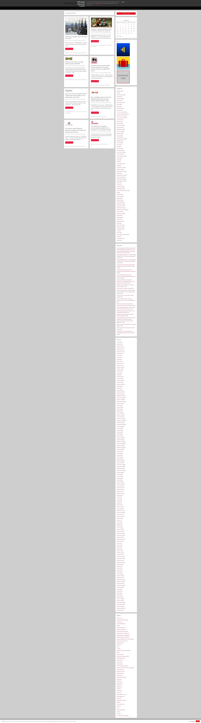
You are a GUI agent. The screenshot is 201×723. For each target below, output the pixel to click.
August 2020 (119, 353)
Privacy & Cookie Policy (96, 4)
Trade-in (118, 232)
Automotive (119, 98)
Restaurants (119, 196)
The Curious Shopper (121, 709)
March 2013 (119, 504)
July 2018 (118, 388)
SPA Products (119, 221)
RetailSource (119, 686)
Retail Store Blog (120, 673)
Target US (119, 706)
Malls (118, 165)
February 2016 (119, 437)
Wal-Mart (119, 713)
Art (117, 92)
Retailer (84, 52)
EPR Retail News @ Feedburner (123, 633)
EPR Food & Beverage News (122, 631)
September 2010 (120, 562)
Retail (82, 52)
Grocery (100, 45)
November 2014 (120, 466)
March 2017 (119, 413)
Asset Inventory (120, 94)
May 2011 (118, 547)
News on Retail (120, 660)
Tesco (118, 707)
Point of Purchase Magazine (122, 665)
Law (117, 161)
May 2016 (119, 432)
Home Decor (75, 79)
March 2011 (119, 550)
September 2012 (120, 516)
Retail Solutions (120, 207)
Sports (118, 223)
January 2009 (119, 600)
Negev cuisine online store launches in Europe (126, 324)
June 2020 (119, 357)
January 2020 (119, 365)
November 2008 (120, 604)
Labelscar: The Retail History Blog (123, 650)
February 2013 (119, 506)
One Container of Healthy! (122, 288)
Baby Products (120, 102)
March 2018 (119, 390)
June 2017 (119, 407)
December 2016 (120, 418)
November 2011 (120, 535)
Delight (118, 625)
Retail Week (119, 679)
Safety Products (120, 213)
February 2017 (119, 414)
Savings (118, 215)
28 (123, 33)
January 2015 (119, 462)
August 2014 (119, 472)
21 (123, 30)
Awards (118, 100)
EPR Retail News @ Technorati (123, 637)
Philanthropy (100, 144)
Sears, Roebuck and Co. (121, 694)
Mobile (118, 173)
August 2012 (119, 518)
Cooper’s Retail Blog (121, 623)
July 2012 (118, 520)
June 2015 (119, 453)
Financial (97, 85)
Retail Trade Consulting (121, 209)
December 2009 (120, 579)
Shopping (119, 217)
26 (117, 33)
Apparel (68, 111)
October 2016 (119, 422)
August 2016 (119, 426)
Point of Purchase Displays (122, 190)
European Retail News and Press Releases (125, 639)
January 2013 (119, 508)
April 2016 (119, 434)
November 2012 (120, 512)
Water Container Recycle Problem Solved (125, 295)
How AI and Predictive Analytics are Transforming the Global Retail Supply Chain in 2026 (126, 276)
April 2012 (119, 525)
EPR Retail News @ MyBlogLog (123, 635)
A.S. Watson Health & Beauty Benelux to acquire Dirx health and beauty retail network (75, 130)
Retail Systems (120, 675)
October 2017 (119, 399)
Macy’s (118, 652)
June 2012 (119, 522)
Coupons (118, 121)
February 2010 (119, 575)
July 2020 (119, 355)
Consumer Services (121, 115)
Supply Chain (119, 226)
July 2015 (118, 451)
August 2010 (119, 564)
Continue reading (69, 48)
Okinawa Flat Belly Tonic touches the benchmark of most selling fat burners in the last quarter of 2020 (126, 281)
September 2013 (120, 493)
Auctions (118, 96)
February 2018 (119, 391)
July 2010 (118, 566)
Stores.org (119, 698)
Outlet (118, 182)
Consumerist (119, 621)
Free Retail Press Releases (122, 640)
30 (128, 33)
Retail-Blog (119, 681)
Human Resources (120, 156)
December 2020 (120, 347)
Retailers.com (119, 684)
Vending (118, 240)
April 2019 (119, 374)
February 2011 (119, 552)
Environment (119, 131)
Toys (118, 230)
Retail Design (119, 202)
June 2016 (119, 430)
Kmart (118, 646)
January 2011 (119, 554)
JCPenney (119, 644)
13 (120, 28)
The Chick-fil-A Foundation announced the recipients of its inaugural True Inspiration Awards (101, 127)
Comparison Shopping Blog (122, 619)
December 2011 (120, 533)
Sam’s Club (119, 692)
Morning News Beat (121, 658)
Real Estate (119, 194)
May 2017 (118, 409)
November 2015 (120, 443)
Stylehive (119, 702)
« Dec (118, 36)
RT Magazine (119, 690)
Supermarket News (121, 704)
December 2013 (120, 487)
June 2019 (119, 372)
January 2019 (119, 378)
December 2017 (120, 395)
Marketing (79, 52)
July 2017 (118, 405)
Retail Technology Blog (121, 677)
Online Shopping (120, 180)
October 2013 (119, 491)
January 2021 (119, 346)
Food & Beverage (73, 52)
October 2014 (119, 468)
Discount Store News (121, 627)
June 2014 (119, 476)
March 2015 (119, 458)
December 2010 (120, 556)
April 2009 (119, 594)
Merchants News (120, 654)
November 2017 (120, 397)
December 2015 (120, 441)
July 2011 (118, 543)
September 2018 (120, 384)
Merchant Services (120, 171)
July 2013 (118, 497)
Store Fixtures (119, 225)
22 (125, 30)
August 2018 (119, 386)
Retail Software (120, 205)
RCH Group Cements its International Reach (126, 327)
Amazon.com (119, 618)
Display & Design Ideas (121, 629)
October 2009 (119, 583)
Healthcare (72, 146)
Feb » (121, 36)
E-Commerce (76, 111)
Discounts (119, 123)
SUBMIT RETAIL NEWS (126, 13)
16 (128, 28)
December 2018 (120, 380)
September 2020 (120, 351)
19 (117, 30)
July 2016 (118, 428)
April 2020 (119, 359)
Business (68, 52)
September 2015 (120, 447)
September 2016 (120, 424)
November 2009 (120, 581)
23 (128, 30)
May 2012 (118, 524)
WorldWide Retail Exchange (122, 715)
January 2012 (119, 531)
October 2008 (119, 606)
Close (122, 2)
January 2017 (119, 416)
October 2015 (119, 445)
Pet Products (119, 186)
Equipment (119, 133)
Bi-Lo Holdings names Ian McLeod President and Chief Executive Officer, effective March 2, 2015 (101, 98)
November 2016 (120, 420)
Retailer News (119, 683)
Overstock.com (120, 663)
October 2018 (119, 382)
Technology (119, 228)
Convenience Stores (121, 117)
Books (118, 106)
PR (117, 192)
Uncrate (118, 711)
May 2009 (119, 592)
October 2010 (119, 560)
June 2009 (119, 591)
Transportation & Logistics (122, 234)
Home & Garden (70, 79)
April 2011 (118, 548)
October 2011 (119, 537)
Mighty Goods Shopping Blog (123, 656)
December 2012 (120, 510)
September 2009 (120, 585)
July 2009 (119, 589)
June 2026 (119, 342)
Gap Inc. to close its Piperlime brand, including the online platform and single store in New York (76, 95)
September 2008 (120, 608)
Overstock (119, 184)
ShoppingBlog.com (121, 696)
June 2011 (119, 545)
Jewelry (118, 158)
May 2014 (118, 478)
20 (120, 30)
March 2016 (119, 435)
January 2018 (119, 393)
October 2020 (119, 349)
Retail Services (120, 203)
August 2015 (119, 449)
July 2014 (118, 474)
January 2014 (119, 485)
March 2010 (119, 573)
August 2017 (119, 403)
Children (118, 110)
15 (125, 28)
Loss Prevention (120, 163)
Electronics (119, 127)
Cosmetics (119, 119)
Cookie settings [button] (192, 721)
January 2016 (119, 439)
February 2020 (120, 363)
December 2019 (120, 367)
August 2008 (119, 610)
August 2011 (119, 541)
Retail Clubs (119, 200)
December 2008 (120, 602)
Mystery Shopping (120, 177)
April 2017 (119, 411)
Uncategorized (120, 238)
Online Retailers (120, 179)
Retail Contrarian (120, 669)
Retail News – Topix (121, 671)
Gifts (118, 146)
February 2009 (120, 598)
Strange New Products (121, 700)
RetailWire (119, 688)
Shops (118, 219)
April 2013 (119, 503)
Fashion (80, 111)
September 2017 (120, 401)
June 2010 (119, 568)
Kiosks (118, 159)
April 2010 (119, 571)
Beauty (118, 104)
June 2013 (119, 499)
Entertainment (120, 129)
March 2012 (119, 527)
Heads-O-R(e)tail (120, 642)
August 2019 (119, 370)
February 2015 (119, 460)
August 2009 (119, 587)
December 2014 (120, 464)
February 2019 (119, 376)
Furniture (118, 142)
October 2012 (119, 514)
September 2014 (120, 470)
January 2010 (119, 577)
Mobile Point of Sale (121, 175)
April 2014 (119, 480)
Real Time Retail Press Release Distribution (125, 667)
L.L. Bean (118, 648)
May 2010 (119, 570)
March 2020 (119, 361)
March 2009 (119, 596)
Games (118, 144)
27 (120, 33)
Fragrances (119, 140)
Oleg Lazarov (119, 662)
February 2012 (119, 529)
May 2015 (118, 455)
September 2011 (120, 539)
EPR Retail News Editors (80, 40)
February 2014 (119, 483)
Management (104, 45)
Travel (118, 236)
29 (125, 33)
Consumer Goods (120, 112)
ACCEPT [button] (197, 721)
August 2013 (119, 495)
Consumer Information (121, 113)
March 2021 (119, 344)
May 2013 (118, 501)
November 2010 (120, 558)
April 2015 (119, 457)
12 (117, 28)
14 (123, 28)
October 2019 (119, 369)
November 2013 (120, 489)
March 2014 (119, 481)
